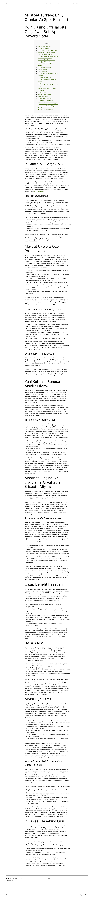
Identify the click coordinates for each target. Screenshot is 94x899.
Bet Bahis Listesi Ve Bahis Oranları (47, 102)
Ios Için (40, 83)
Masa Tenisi (41, 108)
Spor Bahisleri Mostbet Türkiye (46, 106)
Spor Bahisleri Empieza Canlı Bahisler (48, 104)
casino (20, 878)
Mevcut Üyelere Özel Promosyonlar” (48, 50)
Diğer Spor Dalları (43, 96)
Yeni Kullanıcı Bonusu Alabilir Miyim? (48, 56)
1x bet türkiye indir (39, 191)
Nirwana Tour (9, 4)
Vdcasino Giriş (42, 92)
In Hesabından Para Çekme (45, 100)
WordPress (85, 895)
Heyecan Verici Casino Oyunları (46, 52)
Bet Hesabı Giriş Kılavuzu (45, 54)
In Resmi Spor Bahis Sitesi (45, 58)
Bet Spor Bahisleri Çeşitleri (45, 98)
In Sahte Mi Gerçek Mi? (44, 46)
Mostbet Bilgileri (42, 69)
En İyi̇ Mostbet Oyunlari (44, 94)
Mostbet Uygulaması (43, 48)
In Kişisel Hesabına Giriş (44, 77)
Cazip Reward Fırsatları (44, 67)
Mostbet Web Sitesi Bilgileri (45, 109)
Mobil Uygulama (42, 71)
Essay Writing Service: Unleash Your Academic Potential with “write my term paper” (67, 4)
